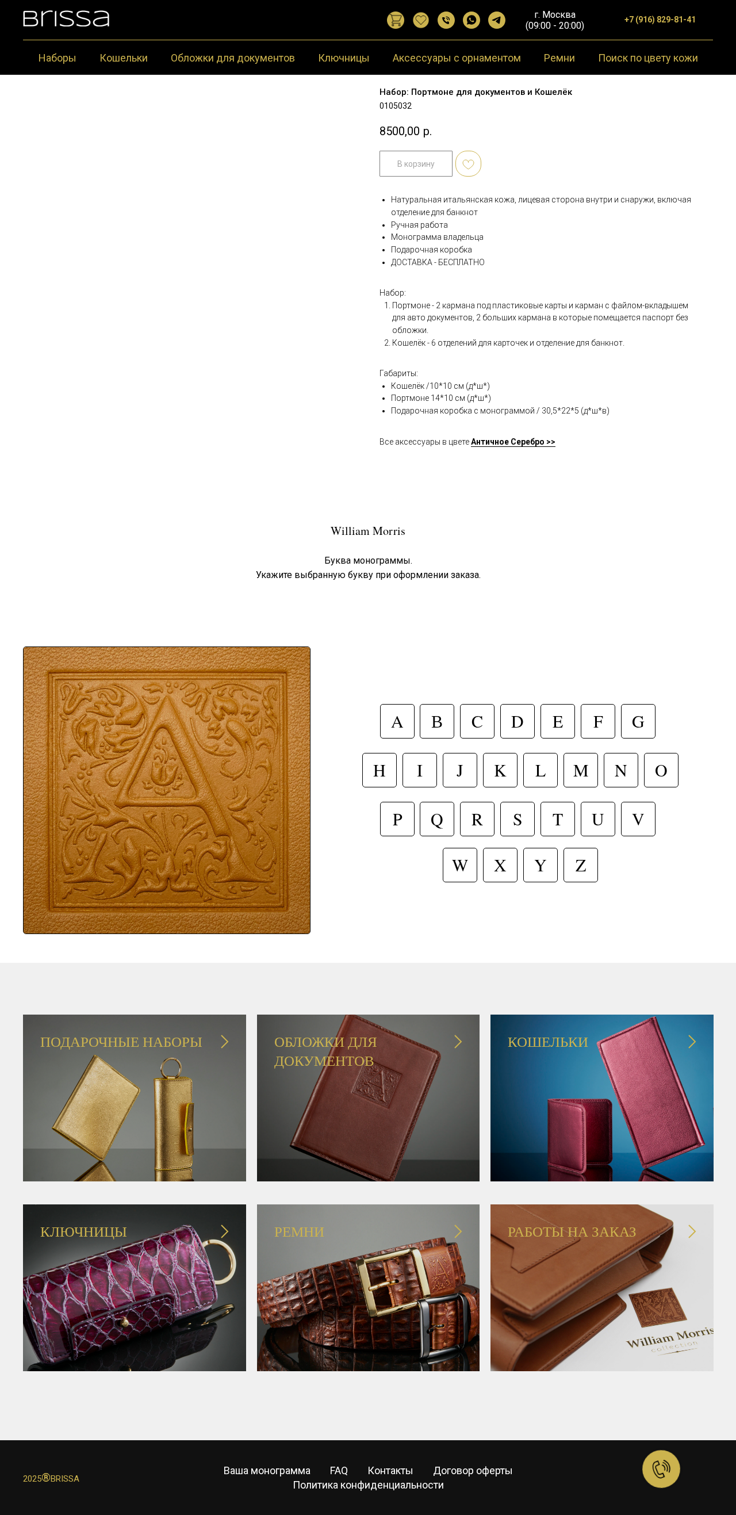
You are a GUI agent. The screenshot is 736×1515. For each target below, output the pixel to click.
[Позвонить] (446, 20)
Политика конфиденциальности (368, 1485)
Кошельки (123, 58)
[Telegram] (496, 20)
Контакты (390, 1470)
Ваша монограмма (267, 1470)
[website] (395, 20)
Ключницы (344, 58)
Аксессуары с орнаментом (457, 58)
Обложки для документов (233, 58)
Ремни (559, 58)
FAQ (339, 1470)
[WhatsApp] (471, 20)
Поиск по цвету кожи (648, 58)
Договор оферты (473, 1470)
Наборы (57, 58)
